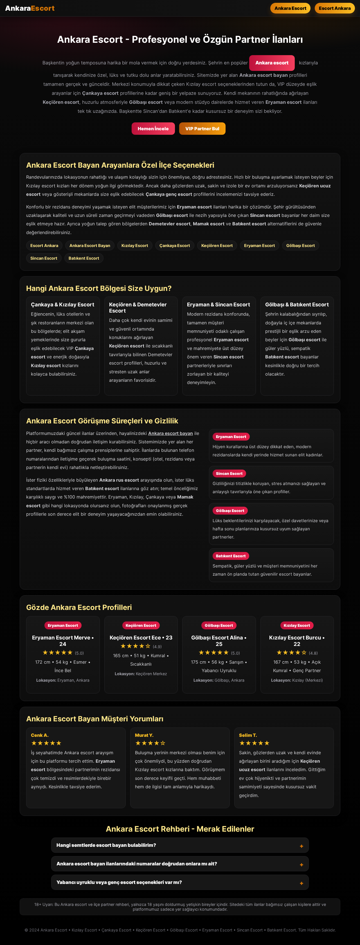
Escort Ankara (335, 8)
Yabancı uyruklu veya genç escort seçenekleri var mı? (119, 882)
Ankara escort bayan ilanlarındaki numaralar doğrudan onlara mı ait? (137, 864)
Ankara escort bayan (170, 433)
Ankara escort (272, 63)
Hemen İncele (153, 128)
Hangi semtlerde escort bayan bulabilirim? (106, 845)
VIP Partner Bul (202, 128)
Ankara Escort (290, 8)
